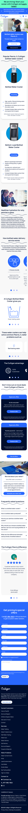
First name (4, 624)
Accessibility (17, 810)
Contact (3, 722)
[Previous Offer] (2, 11)
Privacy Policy (4, 810)
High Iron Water (5, 773)
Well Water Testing (6, 735)
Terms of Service (8, 673)
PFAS (2, 758)
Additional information (7, 660)
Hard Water (4, 764)
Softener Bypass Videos (7, 717)
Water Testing (4, 729)
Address (4, 635)
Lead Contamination (6, 761)
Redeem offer (14, 411)
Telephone (4, 646)
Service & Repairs (5, 714)
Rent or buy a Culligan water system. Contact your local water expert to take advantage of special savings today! (14, 11)
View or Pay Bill (5, 711)
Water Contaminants (6, 755)
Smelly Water (4, 767)
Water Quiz (4, 737)
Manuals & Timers (5, 719)
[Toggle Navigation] (25, 16)
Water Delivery (5, 740)
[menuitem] (23, 16)
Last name (4, 629)
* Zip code (4, 640)
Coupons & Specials (6, 749)
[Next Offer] (26, 11)
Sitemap (11, 810)
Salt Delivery (4, 743)
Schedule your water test (14, 493)
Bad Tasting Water (6, 770)
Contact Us (7, 779)
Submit (4, 676)
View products (14, 48)
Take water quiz (6, 702)
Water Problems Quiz (6, 732)
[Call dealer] (20, 16)
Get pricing (14, 44)
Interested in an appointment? (10, 657)
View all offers (14, 456)
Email (3, 652)
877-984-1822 (9, 617)
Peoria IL (10, 792)
